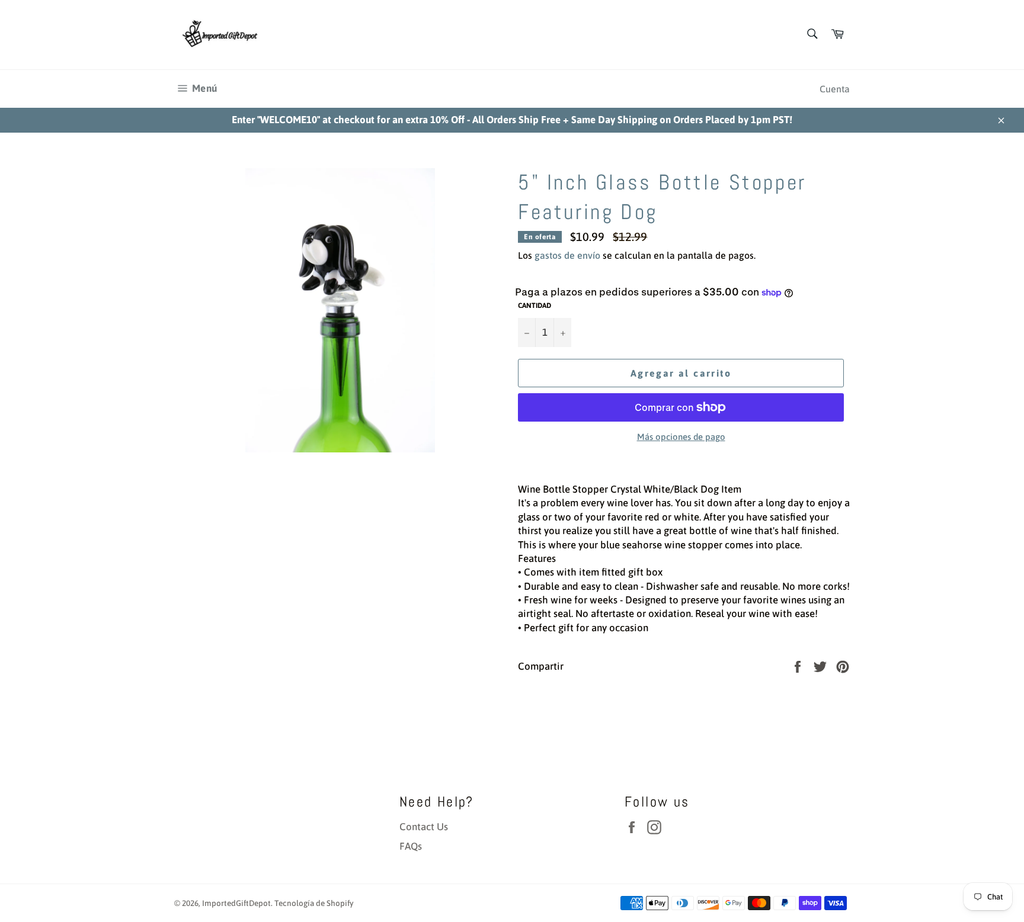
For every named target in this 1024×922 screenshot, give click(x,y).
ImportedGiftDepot (236, 903)
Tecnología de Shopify (314, 903)
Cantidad (534, 305)
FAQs (410, 846)
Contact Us (423, 827)
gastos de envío (567, 255)
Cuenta (835, 88)
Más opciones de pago (681, 437)
